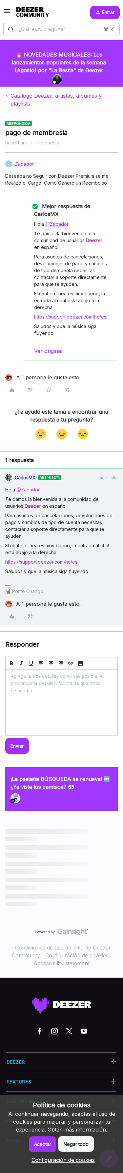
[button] (7, 13)
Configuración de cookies (77, 955)
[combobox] (61, 29)
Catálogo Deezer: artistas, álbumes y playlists (56, 99)
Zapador (24, 164)
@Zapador (57, 224)
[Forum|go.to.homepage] (32, 12)
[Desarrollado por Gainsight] (61, 933)
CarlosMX (25, 477)
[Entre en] (10, 29)
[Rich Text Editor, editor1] (61, 702)
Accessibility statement (61, 963)
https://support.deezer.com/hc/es (70, 317)
